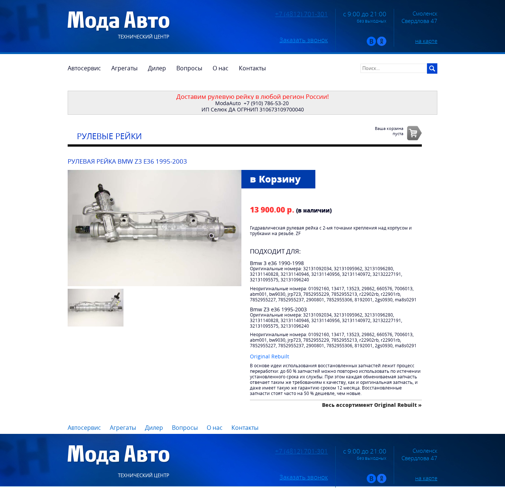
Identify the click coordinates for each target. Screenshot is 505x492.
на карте (426, 40)
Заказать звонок (303, 40)
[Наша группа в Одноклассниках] (381, 44)
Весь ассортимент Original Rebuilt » (372, 404)
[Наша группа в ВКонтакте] (371, 44)
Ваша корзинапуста (389, 130)
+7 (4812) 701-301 (301, 14)
